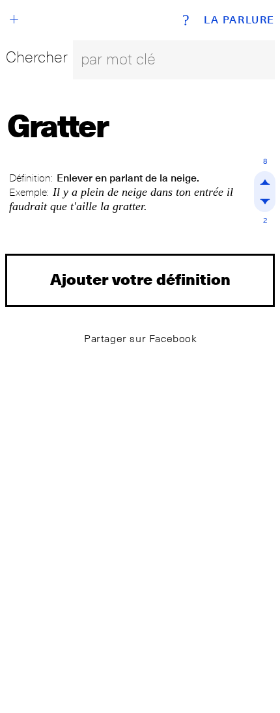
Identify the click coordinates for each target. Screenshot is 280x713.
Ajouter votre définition (140, 278)
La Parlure (239, 20)
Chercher (37, 56)
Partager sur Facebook (140, 338)
